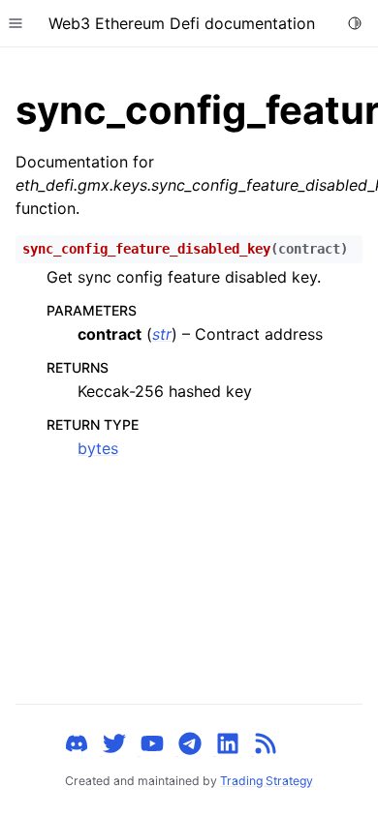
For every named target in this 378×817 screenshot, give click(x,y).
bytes (98, 448)
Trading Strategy (266, 780)
